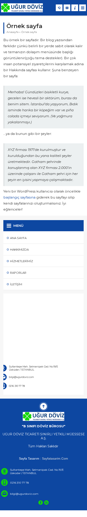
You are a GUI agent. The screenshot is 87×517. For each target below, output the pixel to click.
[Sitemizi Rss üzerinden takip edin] (46, 502)
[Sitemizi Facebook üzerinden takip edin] (40, 502)
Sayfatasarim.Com (55, 458)
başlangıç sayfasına (19, 197)
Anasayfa (12, 32)
